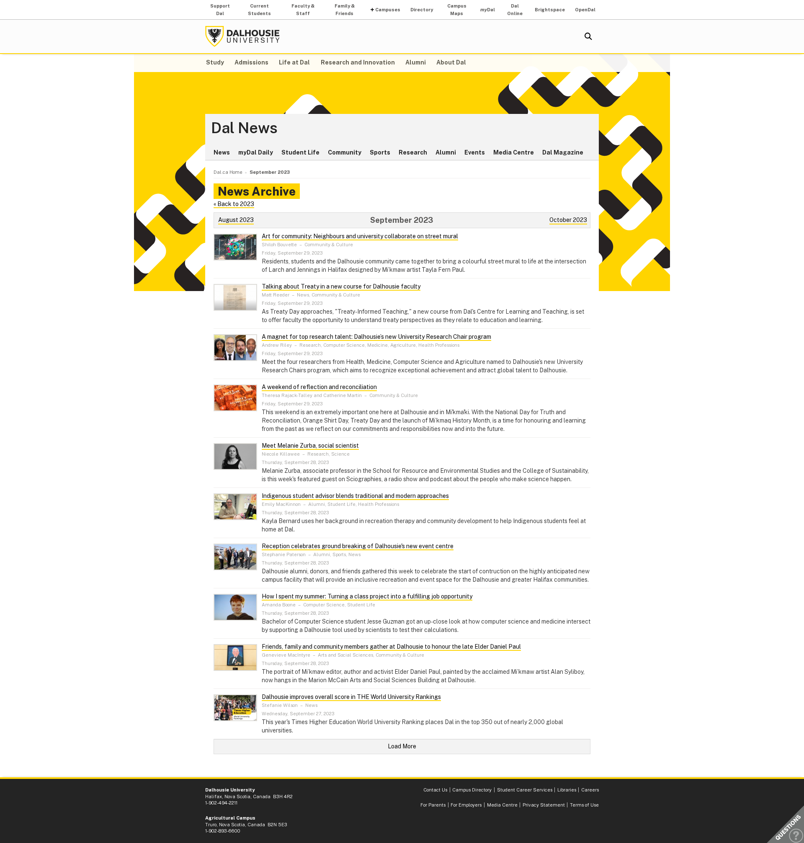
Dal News (244, 128)
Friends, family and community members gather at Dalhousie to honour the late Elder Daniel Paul (391, 646)
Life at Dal (294, 62)
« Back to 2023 (234, 204)
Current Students (259, 9)
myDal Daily (255, 152)
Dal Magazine (562, 152)
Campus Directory (472, 790)
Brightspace (550, 9)
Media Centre (513, 152)
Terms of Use (584, 805)
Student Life (300, 152)
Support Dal (220, 9)
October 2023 (568, 220)
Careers (590, 790)
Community (344, 152)
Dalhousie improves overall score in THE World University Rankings (351, 696)
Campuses (387, 9)
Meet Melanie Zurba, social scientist (310, 445)
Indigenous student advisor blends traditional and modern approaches (355, 495)
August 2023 (236, 220)
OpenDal (585, 9)
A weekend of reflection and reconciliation (319, 387)
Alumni (415, 62)
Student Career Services (524, 790)
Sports (380, 152)
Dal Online (515, 9)
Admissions (251, 62)
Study (215, 62)
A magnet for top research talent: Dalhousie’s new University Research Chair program (376, 336)
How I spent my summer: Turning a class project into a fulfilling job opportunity (367, 596)
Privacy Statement (544, 805)
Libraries (566, 790)
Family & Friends (345, 9)
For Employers (466, 805)
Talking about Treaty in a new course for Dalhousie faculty (341, 286)
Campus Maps (456, 9)
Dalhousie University (242, 36)
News (222, 152)
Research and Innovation (358, 62)
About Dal (451, 62)
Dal (487, 9)
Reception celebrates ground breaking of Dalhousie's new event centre (358, 546)
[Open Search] (588, 36)
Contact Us (435, 790)
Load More (402, 746)
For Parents (433, 805)
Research (413, 152)
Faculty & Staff (302, 9)
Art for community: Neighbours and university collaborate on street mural (360, 236)
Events (474, 152)
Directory (421, 9)
